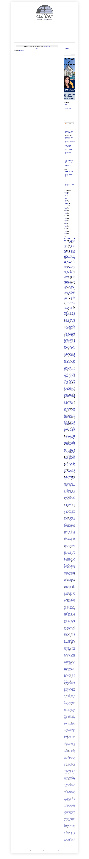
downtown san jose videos (69, 389)
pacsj (73, 737)
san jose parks (69, 353)
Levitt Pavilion (73, 650)
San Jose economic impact (70, 657)
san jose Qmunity (68, 739)
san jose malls (72, 355)
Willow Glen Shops (72, 821)
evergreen (73, 443)
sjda (66, 356)
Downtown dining (67, 770)
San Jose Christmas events (69, 792)
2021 (66, 213)
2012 (66, 228)
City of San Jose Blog (69, 162)
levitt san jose (66, 729)
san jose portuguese (68, 395)
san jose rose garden (71, 541)
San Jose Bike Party (69, 153)
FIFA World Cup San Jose (68, 484)
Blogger (58, 850)
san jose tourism (71, 411)
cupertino (71, 534)
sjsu (72, 338)
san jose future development (69, 257)
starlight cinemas (67, 642)
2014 (66, 225)
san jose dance (70, 387)
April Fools (72, 691)
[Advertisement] (44, 32)
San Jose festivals (71, 350)
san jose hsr (72, 746)
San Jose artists (72, 545)
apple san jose (66, 824)
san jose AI (71, 401)
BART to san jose (69, 381)
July (66, 195)
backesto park (69, 722)
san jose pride (66, 507)
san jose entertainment (69, 305)
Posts (67, 121)
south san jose (72, 325)
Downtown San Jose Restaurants (69, 138)
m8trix (73, 622)
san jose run (72, 459)
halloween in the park (70, 435)
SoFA (74, 278)
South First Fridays (68, 148)
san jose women (68, 587)
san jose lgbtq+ (71, 559)
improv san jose (69, 831)
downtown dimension (69, 263)
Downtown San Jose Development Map (69, 132)
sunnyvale (71, 759)
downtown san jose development (69, 269)
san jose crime (72, 503)
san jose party (71, 506)
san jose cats (66, 742)
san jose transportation (69, 283)
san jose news (72, 475)
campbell (67, 595)
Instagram (67, 49)
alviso (70, 425)
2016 (66, 221)
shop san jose (66, 544)
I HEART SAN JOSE (69, 171)
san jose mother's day (68, 560)
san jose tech (70, 375)
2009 (66, 233)
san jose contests (69, 390)
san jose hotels (69, 336)
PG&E (66, 517)
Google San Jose (69, 612)
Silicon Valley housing (71, 817)
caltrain (72, 619)
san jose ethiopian (67, 558)
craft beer (72, 723)
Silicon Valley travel (72, 717)
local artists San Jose (67, 731)
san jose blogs (67, 451)
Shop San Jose (68, 139)
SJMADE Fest (69, 790)
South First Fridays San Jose (69, 455)
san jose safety (72, 530)
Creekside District (67, 697)
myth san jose (66, 735)
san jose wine (66, 438)
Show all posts (47, 46)
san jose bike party (71, 471)
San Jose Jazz (68, 146)
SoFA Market (66, 485)
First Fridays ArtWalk (70, 702)
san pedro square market (69, 300)
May (66, 198)
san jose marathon (72, 602)
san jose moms (70, 749)
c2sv (70, 668)
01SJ (74, 572)
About (66, 105)
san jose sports (68, 289)
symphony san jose (68, 589)
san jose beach (71, 838)
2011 (66, 230)
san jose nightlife (69, 489)
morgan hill (69, 833)
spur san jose (72, 588)
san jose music (71, 258)
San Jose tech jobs (68, 661)
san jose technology (68, 402)
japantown (66, 369)
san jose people (69, 476)
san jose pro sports (69, 334)
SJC (71, 288)
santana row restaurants (68, 318)
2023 (66, 210)
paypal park (68, 444)
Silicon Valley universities (69, 718)
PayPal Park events (67, 786)
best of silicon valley (70, 825)
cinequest (71, 415)
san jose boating (67, 839)
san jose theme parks (68, 641)
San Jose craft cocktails (69, 573)
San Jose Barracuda (69, 187)
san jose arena (68, 554)
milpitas (74, 731)
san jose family (69, 343)
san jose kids (72, 312)
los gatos (73, 332)
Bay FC (66, 185)
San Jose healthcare (68, 574)
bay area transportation (70, 352)
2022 (66, 212)
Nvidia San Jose (67, 653)
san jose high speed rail (68, 526)
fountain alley (71, 827)
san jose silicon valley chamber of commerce (69, 565)
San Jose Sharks (68, 182)
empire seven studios (67, 551)
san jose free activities (69, 493)
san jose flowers (72, 538)
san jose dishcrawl (69, 472)
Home (37, 48)
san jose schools (71, 640)
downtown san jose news (69, 267)
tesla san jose (72, 514)
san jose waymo (72, 497)
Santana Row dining (72, 715)
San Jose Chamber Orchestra (70, 791)
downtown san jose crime (68, 725)
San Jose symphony (70, 710)
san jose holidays (68, 291)
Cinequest (67, 150)
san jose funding (71, 525)
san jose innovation (68, 388)
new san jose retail (69, 270)
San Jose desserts (71, 656)
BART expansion (69, 765)
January (66, 205)
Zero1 (67, 456)
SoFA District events (68, 818)
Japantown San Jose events (69, 703)
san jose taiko (67, 531)
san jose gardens (70, 840)
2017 (66, 220)
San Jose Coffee (69, 592)
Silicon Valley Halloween (69, 813)
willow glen (73, 335)
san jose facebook (70, 745)
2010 (66, 231)
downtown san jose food (69, 292)
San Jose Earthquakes (69, 184)
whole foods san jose (69, 609)
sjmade (71, 394)
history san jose (68, 307)
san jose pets (72, 430)
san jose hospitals (69, 513)
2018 (66, 218)
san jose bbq (66, 623)
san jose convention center (69, 404)
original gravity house (67, 737)
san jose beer (68, 313)
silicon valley (70, 359)
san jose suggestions (67, 753)
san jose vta (66, 335)
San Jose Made (68, 152)
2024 (66, 208)
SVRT (74, 790)
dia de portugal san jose (69, 724)
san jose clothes (70, 743)
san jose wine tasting (68, 689)
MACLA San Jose (72, 779)
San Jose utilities (69, 806)
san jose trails (69, 567)
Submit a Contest (68, 108)
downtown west (70, 500)
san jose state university (70, 431)
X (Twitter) (67, 46)
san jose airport (69, 328)
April (66, 200)
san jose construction (71, 555)
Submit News (67, 107)
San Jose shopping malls (68, 804)
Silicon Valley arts (68, 716)
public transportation (71, 738)
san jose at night (71, 600)
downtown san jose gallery (69, 398)
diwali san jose (66, 620)
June (66, 196)
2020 (66, 215)
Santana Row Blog (68, 164)
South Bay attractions (70, 819)
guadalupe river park (68, 403)
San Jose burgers (67, 708)
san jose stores (70, 483)
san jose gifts (71, 629)
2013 (66, 226)
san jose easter (69, 504)
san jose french (72, 512)
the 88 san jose (72, 462)
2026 (66, 192)
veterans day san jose (68, 572)
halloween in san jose (70, 327)
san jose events (69, 262)
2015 (66, 223)
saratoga (65, 690)
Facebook (67, 48)
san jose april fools (67, 537)
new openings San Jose (71, 578)
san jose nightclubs (68, 635)
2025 (66, 207)
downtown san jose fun (69, 253)
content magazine (71, 342)
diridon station (72, 434)
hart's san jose (66, 828)
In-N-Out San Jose (67, 776)
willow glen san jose (68, 407)
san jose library (72, 634)
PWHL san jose (71, 785)
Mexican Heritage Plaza (68, 613)
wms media (66, 332)
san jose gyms (66, 630)
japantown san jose (68, 340)
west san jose (66, 391)
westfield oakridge (72, 608)
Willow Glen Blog (68, 165)
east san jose (68, 320)
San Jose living (66, 478)
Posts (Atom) (21, 50)
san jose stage (69, 461)
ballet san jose (72, 594)
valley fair (66, 346)
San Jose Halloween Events (69, 793)
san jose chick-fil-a (67, 601)
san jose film (66, 473)
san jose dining (71, 302)
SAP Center (72, 464)
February (67, 203)
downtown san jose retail (70, 326)
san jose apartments (68, 339)
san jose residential (69, 282)
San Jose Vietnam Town (71, 705)
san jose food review (68, 539)
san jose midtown (69, 397)
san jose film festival (71, 492)
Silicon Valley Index (67, 814)
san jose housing (69, 278)
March (66, 201)
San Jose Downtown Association (69, 143)
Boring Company (72, 766)
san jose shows (72, 605)
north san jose (68, 272)
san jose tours (66, 586)
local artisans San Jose (70, 730)
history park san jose (68, 382)
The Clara (65, 820)
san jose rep (71, 585)
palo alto (65, 738)
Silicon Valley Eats (72, 812)
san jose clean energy (71, 626)
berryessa (73, 456)
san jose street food (71, 752)
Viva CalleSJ (67, 619)
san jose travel (72, 586)
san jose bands (68, 579)
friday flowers (73, 620)
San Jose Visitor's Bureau (70, 141)
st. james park (66, 360)
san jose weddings (68, 606)
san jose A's (71, 450)
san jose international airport (69, 319)
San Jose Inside (68, 158)
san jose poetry (69, 564)
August (66, 193)
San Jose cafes (67, 546)
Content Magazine (68, 145)
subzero (65, 462)
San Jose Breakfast (67, 704)
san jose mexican (71, 315)
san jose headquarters (70, 333)
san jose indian (72, 380)
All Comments (68, 123)
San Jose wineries (67, 711)
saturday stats (67, 284)
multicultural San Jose (69, 732)
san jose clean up (67, 581)
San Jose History (68, 172)
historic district (67, 621)
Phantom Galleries (68, 149)
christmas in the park (68, 368)
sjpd (69, 690)
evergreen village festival (68, 670)
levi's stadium (69, 523)
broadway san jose (67, 826)
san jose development (69, 242)
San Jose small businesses (70, 660)
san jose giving (66, 746)
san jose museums (69, 437)
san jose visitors (71, 688)
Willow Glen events (67, 667)
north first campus (71, 736)
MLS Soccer (67, 780)
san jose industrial (72, 682)
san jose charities (71, 580)
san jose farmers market (70, 436)
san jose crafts (67, 674)
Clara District (70, 696)
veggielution (66, 420)
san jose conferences (68, 627)
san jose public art (69, 405)
